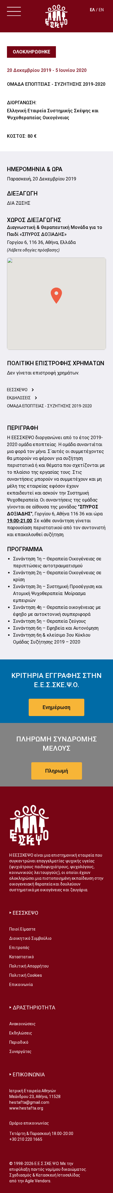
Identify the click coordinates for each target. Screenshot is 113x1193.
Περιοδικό (18, 1042)
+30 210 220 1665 (25, 1139)
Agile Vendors (37, 1181)
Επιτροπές (19, 947)
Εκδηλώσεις (20, 1033)
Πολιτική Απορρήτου (29, 966)
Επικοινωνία (21, 984)
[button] (56, 295)
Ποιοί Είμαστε (22, 929)
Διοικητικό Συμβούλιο (30, 938)
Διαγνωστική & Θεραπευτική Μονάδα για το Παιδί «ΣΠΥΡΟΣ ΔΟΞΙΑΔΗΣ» (54, 231)
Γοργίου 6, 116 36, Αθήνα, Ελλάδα (41, 242)
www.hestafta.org (26, 1108)
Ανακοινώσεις (22, 1023)
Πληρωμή (56, 771)
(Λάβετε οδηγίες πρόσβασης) (33, 250)
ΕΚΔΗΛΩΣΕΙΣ (19, 398)
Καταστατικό (21, 957)
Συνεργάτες (20, 1051)
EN (101, 10)
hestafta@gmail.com (29, 1102)
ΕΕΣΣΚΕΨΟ (17, 389)
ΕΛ (92, 10)
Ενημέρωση (56, 707)
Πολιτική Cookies (25, 975)
